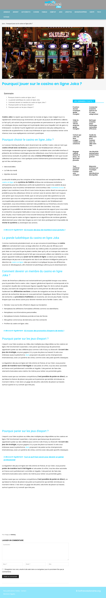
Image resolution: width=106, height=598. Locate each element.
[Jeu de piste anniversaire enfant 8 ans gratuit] (102, 153)
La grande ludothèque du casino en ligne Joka (24, 100)
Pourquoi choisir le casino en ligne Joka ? (22, 97)
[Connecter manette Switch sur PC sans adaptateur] (101, 109)
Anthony (13, 534)
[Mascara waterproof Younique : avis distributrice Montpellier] (102, 168)
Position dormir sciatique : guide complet (77, 110)
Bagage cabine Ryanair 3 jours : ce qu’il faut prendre (76, 155)
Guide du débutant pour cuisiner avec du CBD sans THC (92, 140)
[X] (83, 94)
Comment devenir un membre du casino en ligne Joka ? (27, 102)
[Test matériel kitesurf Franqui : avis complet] (85, 168)
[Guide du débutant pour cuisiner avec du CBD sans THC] (101, 137)
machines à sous (57, 187)
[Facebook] (76, 94)
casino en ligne (8, 182)
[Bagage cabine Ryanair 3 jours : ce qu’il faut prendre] (85, 153)
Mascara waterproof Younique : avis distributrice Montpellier (94, 170)
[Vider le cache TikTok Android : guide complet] (85, 122)
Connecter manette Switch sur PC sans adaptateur (93, 110)
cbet (27, 355)
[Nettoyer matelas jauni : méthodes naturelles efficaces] (101, 122)
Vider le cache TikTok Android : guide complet (76, 124)
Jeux (3, 23)
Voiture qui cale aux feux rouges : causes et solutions (77, 139)
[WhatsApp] (96, 94)
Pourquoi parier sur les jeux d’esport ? (21, 105)
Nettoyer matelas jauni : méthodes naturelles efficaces (93, 124)
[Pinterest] (89, 94)
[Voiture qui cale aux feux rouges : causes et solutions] (85, 137)
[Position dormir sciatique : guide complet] (85, 109)
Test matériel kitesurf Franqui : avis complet (76, 170)
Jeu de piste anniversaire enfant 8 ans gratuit (94, 154)
